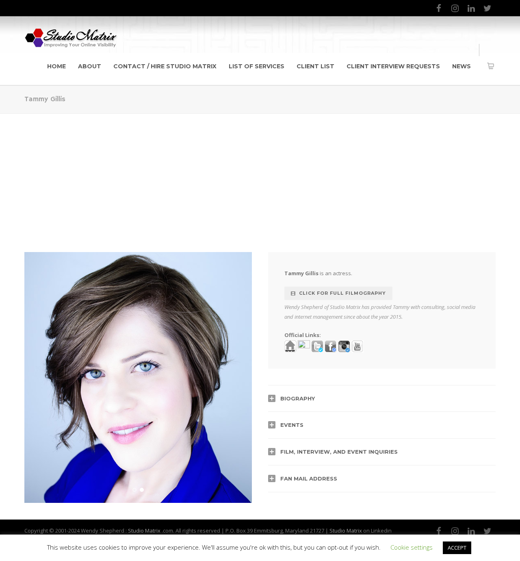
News (461, 66)
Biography (297, 398)
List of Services (256, 66)
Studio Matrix (144, 530)
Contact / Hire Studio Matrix (165, 66)
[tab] (382, 398)
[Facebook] (439, 8)
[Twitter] (487, 8)
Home (56, 66)
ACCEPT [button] (457, 547)
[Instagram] (455, 8)
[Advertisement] (260, 175)
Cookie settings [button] (411, 547)
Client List (315, 66)
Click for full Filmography (342, 293)
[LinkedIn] (471, 8)
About (89, 66)
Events (291, 425)
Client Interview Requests (393, 66)
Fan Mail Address (308, 478)
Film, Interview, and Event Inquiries (339, 451)
